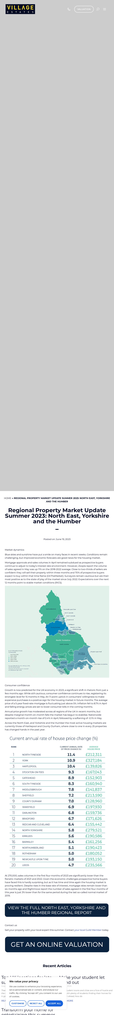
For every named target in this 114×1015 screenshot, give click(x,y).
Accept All (54, 1003)
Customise (18, 1003)
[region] (36, 993)
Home (7, 498)
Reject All (36, 1003)
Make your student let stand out (82, 980)
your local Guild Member (87, 930)
